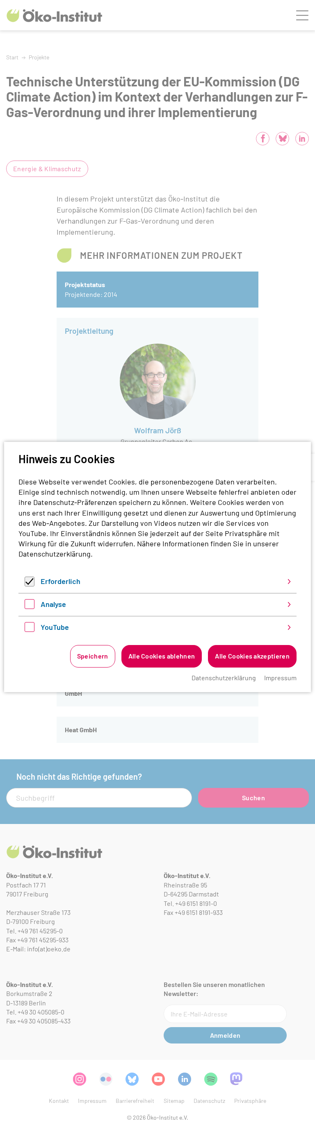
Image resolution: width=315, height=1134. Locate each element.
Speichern (92, 656)
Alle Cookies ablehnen (161, 656)
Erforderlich (60, 581)
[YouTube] (29, 629)
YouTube (55, 627)
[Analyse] (29, 606)
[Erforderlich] (29, 583)
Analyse (53, 604)
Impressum (280, 677)
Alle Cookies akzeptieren (252, 656)
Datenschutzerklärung (54, 553)
